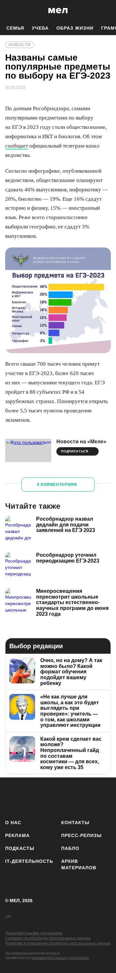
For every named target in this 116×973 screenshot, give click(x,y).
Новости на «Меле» (81, 441)
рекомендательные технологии (60, 958)
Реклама (17, 835)
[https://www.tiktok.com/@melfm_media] (69, 797)
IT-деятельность (29, 861)
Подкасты (19, 848)
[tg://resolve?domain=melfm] (12, 797)
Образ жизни (74, 28)
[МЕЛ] (58, 10)
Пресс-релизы (81, 835)
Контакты (75, 822)
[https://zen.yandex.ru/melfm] (31, 797)
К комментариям (57, 484)
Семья (15, 28)
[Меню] (106, 10)
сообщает (16, 146)
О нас (13, 822)
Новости (20, 45)
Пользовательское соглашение (34, 933)
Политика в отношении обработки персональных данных (58, 943)
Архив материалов (78, 864)
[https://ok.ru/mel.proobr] (107, 797)
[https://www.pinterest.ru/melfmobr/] (88, 797)
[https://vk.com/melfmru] (50, 797)
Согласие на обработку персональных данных (48, 938)
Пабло (70, 848)
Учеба (40, 28)
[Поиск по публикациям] (9, 10)
